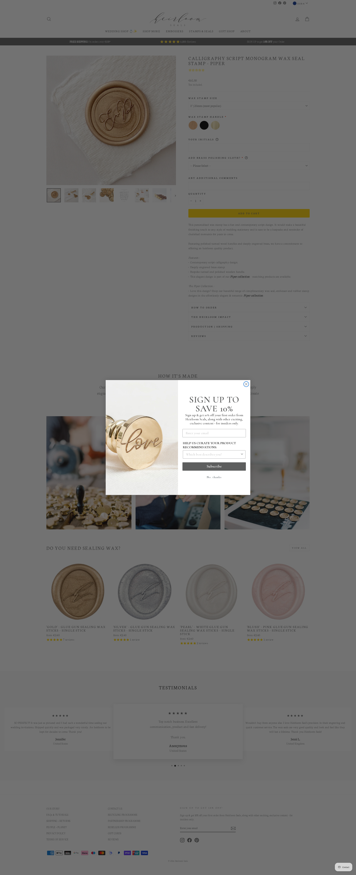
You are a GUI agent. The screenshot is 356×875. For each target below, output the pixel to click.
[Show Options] (242, 454)
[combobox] (213, 454)
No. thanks (214, 477)
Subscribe (214, 466)
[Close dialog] (246, 384)
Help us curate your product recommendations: (209, 445)
